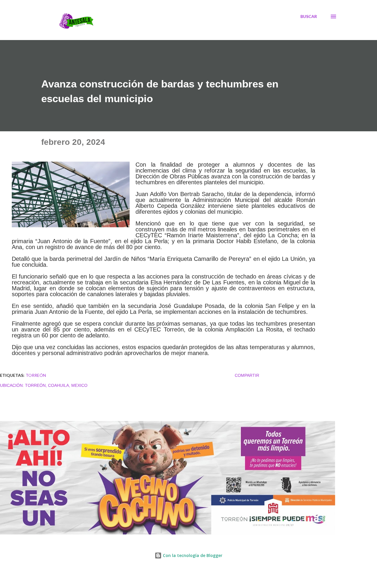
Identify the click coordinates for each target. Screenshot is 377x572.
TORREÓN (36, 375)
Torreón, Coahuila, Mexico (56, 385)
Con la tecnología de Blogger (192, 555)
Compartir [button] (247, 375)
